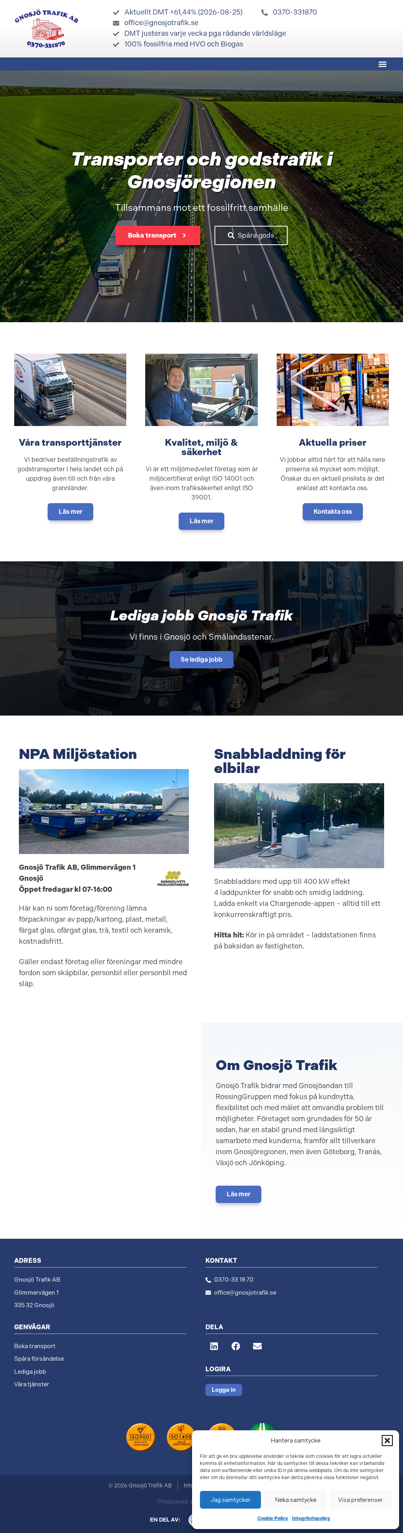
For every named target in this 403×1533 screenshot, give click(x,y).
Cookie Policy (272, 1518)
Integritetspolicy (311, 1518)
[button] (387, 1440)
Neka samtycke (295, 1499)
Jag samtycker (231, 1499)
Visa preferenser (360, 1499)
